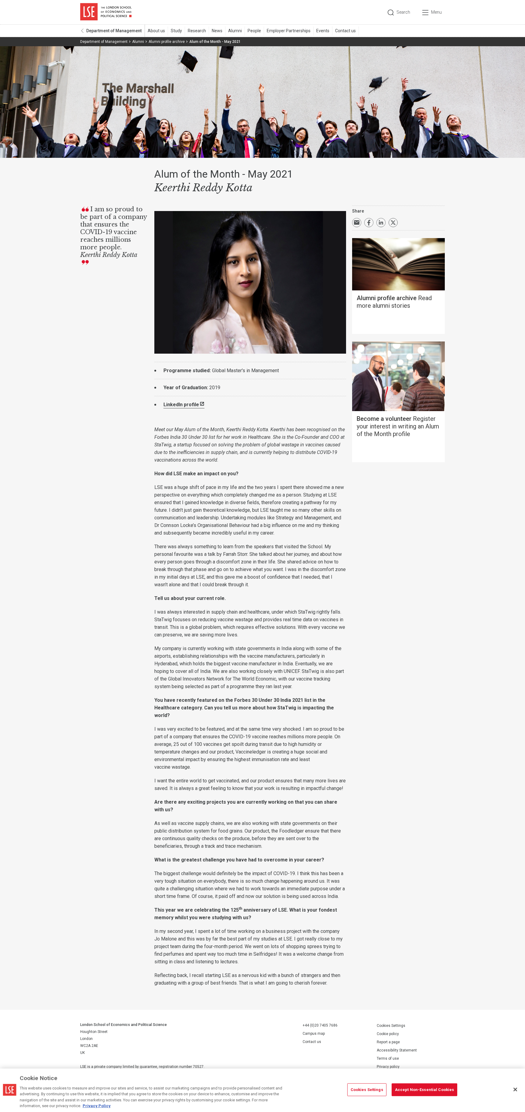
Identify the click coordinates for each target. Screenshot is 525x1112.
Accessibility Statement (397, 1050)
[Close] (515, 1089)
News (217, 30)
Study (176, 30)
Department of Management (114, 30)
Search (403, 12)
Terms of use (388, 1058)
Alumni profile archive (167, 42)
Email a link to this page (356, 222)
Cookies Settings (391, 1026)
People (254, 30)
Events (322, 30)
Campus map (314, 1033)
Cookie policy (388, 1034)
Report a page (388, 1042)
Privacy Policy (97, 1105)
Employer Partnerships (289, 30)
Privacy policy (388, 1067)
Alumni (235, 30)
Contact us (345, 30)
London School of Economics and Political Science (106, 12)
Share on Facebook (368, 222)
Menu (436, 12)
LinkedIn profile (181, 404)
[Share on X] (393, 222)
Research (197, 30)
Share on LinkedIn (381, 222)
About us (156, 30)
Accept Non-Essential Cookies (424, 1089)
